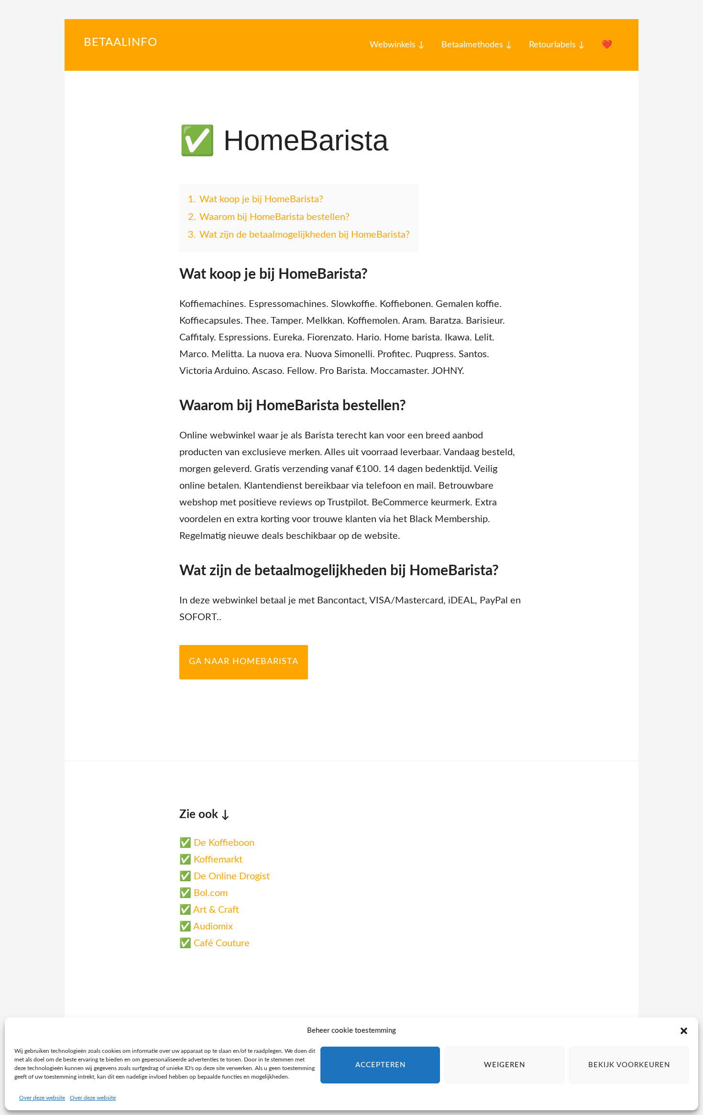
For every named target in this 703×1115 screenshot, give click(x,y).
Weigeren (504, 1065)
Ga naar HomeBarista (243, 661)
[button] (684, 1031)
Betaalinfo (120, 42)
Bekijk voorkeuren (629, 1065)
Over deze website (42, 1098)
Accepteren (380, 1065)
